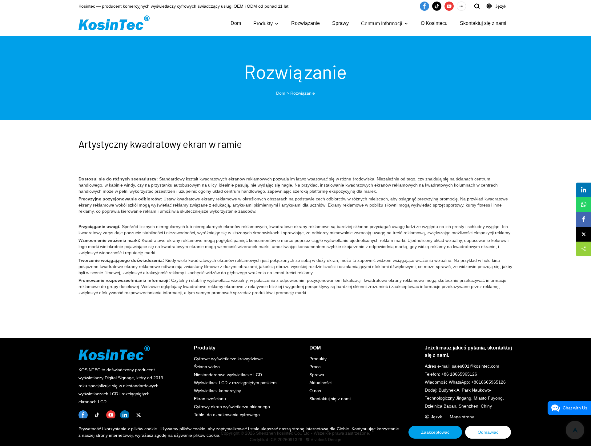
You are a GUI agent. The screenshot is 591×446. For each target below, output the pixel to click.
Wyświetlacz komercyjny (217, 390)
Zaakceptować (435, 432)
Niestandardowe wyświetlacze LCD (228, 374)
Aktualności (320, 382)
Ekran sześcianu (210, 398)
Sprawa (316, 374)
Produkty (263, 23)
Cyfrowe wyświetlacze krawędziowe (228, 358)
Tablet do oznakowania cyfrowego (227, 414)
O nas (315, 390)
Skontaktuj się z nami (483, 23)
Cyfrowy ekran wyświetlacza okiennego (232, 406)
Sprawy (340, 23)
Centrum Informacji (381, 23)
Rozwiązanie (305, 23)
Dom (236, 23)
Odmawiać (488, 432)
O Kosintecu (434, 23)
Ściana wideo (207, 366)
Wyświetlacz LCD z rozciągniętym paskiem (235, 382)
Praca (315, 366)
